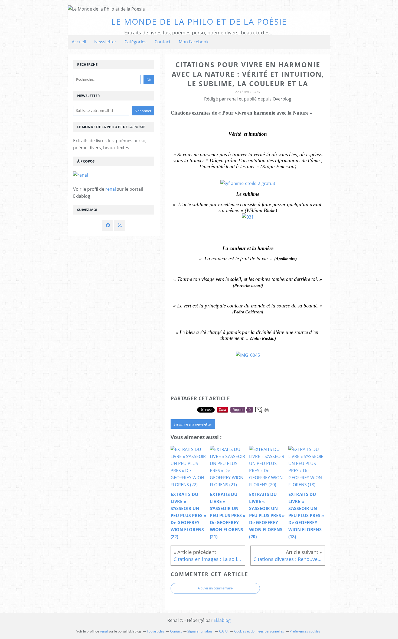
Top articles (155, 631)
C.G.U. (224, 631)
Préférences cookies (305, 631)
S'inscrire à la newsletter (193, 424)
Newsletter (105, 42)
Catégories (135, 42)
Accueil (79, 42)
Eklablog (222, 620)
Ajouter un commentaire (215, 588)
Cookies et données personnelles (259, 631)
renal (110, 189)
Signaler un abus (200, 631)
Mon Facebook (193, 42)
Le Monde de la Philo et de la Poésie (199, 21)
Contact (163, 42)
